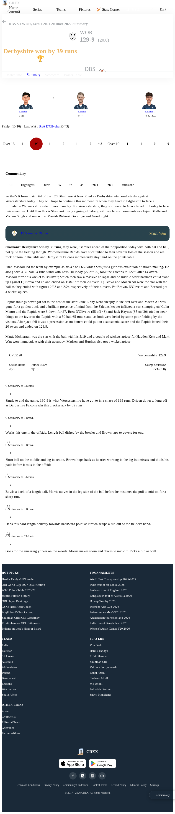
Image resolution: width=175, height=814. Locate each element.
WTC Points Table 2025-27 (19, 590)
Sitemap (154, 785)
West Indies (9, 689)
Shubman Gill (98, 661)
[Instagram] (92, 776)
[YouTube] (102, 776)
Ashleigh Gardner (100, 689)
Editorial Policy (138, 785)
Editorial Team (11, 722)
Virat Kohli (96, 645)
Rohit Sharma (98, 656)
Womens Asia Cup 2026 (104, 606)
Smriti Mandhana (100, 694)
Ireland (6, 672)
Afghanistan (9, 667)
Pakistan (7, 650)
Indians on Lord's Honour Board (21, 628)
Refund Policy (118, 785)
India (5, 645)
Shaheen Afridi (99, 678)
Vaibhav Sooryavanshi (104, 667)
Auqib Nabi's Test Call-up (17, 612)
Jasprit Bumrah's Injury (16, 595)
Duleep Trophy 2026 (103, 601)
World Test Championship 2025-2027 (113, 579)
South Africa (9, 694)
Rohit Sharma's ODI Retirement (21, 623)
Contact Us (8, 717)
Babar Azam (97, 672)
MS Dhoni (96, 683)
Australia (7, 661)
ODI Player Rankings (15, 601)
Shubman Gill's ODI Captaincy (21, 617)
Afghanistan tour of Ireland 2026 (110, 617)
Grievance (8, 727)
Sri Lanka (8, 656)
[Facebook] (73, 776)
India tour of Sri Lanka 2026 (107, 584)
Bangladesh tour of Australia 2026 (111, 595)
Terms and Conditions (28, 785)
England (7, 683)
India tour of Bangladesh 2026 (108, 623)
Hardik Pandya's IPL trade (17, 579)
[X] (82, 776)
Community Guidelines (75, 785)
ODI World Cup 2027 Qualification (23, 584)
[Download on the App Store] (72, 763)
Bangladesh (9, 678)
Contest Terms (99, 785)
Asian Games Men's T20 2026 (108, 612)
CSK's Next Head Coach (16, 606)
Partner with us (11, 733)
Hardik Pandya (99, 650)
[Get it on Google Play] (102, 763)
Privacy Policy (51, 785)
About (6, 711)
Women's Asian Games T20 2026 (110, 628)
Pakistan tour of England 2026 (108, 590)
